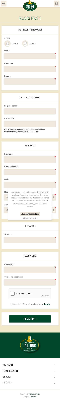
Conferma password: (13, 277)
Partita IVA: (9, 118)
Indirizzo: (8, 154)
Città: (6, 179)
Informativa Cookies (30, 218)
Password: (9, 264)
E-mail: (7, 76)
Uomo (15, 43)
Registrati (30, 319)
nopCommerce (34, 394)
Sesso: (7, 38)
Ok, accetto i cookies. (30, 214)
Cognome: (8, 63)
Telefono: (8, 234)
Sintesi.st (33, 397)
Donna (33, 43)
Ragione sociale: (11, 106)
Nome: (7, 51)
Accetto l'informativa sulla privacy (28, 304)
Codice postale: (11, 167)
